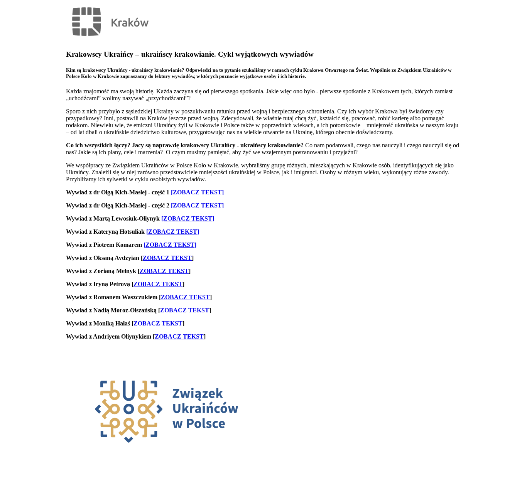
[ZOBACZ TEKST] (197, 192)
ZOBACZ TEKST (197, 205)
